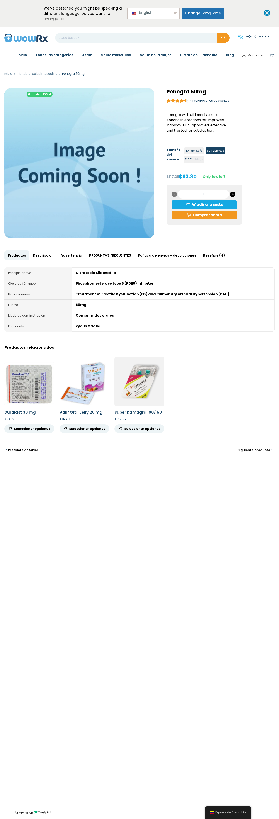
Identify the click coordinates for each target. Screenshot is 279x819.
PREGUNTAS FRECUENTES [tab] (110, 255)
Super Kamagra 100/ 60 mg (138, 415)
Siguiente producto (254, 450)
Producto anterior (23, 450)
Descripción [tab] (43, 255)
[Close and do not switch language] (263, 13)
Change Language (203, 13)
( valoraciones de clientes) (210, 101)
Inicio (8, 73)
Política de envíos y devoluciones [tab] (167, 255)
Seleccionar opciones (32, 428)
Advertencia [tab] (71, 255)
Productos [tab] (17, 255)
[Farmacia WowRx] (26, 37)
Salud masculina (44, 73)
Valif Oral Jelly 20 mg (81, 412)
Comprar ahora (207, 214)
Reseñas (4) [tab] (214, 255)
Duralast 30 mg (20, 412)
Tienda (22, 73)
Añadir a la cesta (207, 204)
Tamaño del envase (174, 154)
